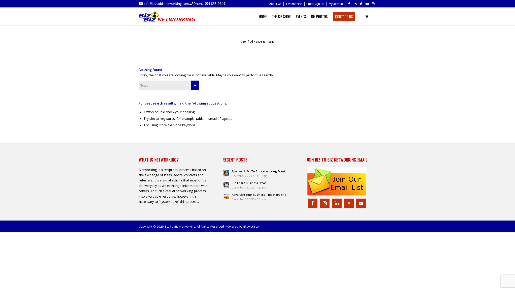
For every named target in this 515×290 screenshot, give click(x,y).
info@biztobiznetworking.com (166, 3)
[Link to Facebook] (349, 3)
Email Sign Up (315, 4)
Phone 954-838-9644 (209, 3)
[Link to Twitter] (361, 3)
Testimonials (294, 4)
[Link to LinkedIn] (355, 3)
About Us (275, 4)
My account (336, 4)
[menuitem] (275, 4)
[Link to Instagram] (373, 3)
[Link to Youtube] (367, 3)
